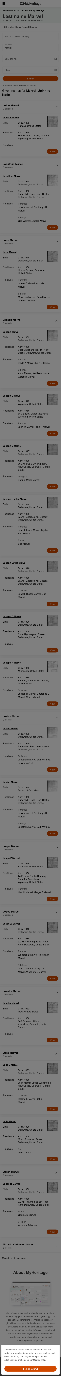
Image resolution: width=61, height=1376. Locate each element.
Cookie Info (39, 1359)
